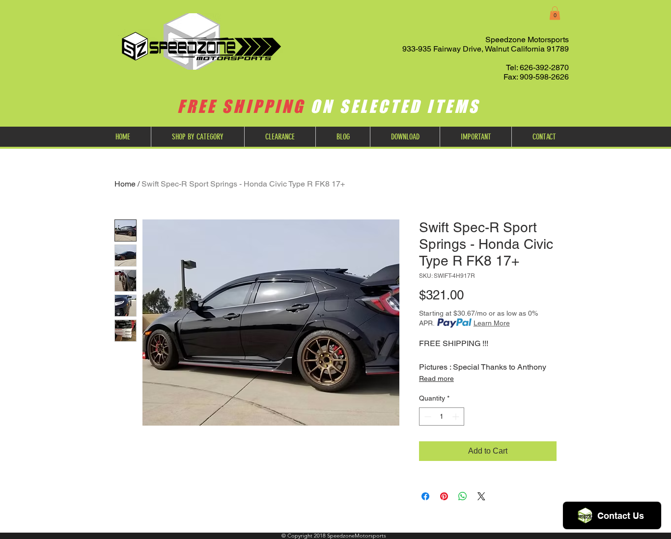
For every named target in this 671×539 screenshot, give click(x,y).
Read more (436, 378)
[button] (554, 13)
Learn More (492, 323)
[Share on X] (481, 496)
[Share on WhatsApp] (463, 496)
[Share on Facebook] (425, 496)
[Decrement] (426, 416)
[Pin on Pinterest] (444, 496)
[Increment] (456, 416)
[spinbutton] (441, 416)
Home (125, 184)
